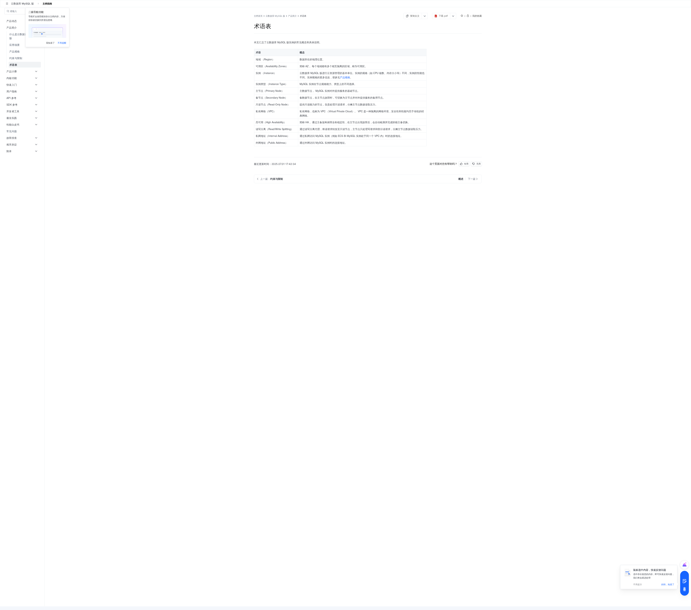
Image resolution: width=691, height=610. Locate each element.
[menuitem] (22, 36)
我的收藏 (477, 15)
